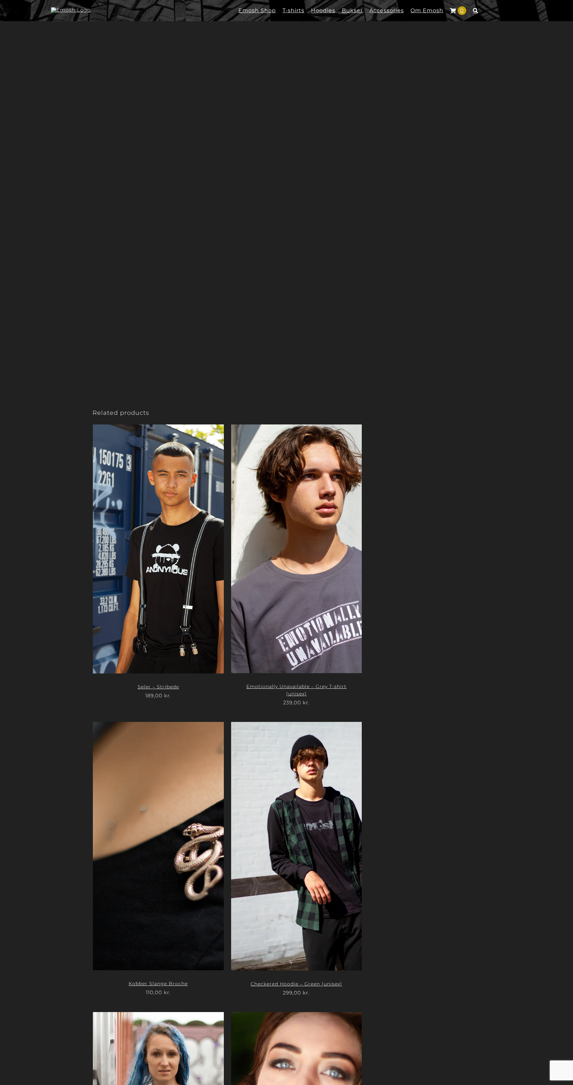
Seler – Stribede (158, 687)
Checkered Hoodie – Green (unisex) (296, 984)
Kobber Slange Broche (158, 984)
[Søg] (475, 10)
